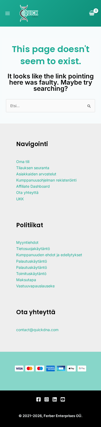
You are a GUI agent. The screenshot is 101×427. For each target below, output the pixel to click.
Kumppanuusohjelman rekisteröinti (46, 180)
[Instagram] (46, 399)
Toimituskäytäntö (31, 273)
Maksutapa (26, 279)
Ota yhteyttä (27, 192)
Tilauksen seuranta (32, 167)
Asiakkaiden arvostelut (36, 174)
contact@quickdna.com (37, 329)
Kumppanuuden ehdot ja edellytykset (49, 254)
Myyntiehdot (27, 242)
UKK (20, 199)
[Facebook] (38, 399)
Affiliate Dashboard (33, 186)
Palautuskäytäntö (31, 261)
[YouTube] (62, 399)
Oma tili (22, 161)
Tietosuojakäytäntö (33, 248)
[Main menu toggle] (7, 13)
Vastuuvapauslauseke (35, 286)
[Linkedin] (54, 399)
